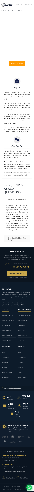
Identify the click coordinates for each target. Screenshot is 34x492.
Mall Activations (22, 320)
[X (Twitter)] (8, 304)
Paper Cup (21, 340)
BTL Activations (6, 325)
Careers (20, 362)
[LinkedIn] (3, 304)
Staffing (20, 367)
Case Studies (5, 357)
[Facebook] (13, 304)
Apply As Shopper (7, 372)
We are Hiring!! (17, 10)
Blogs (3, 352)
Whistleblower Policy (20, 489)
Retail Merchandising (8, 320)
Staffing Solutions (7, 335)
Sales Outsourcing (7, 315)
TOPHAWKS (17, 252)
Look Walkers (22, 325)
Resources (28, 4)
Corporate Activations (24, 315)
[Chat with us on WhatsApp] (29, 487)
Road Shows (21, 330)
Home (3, 4)
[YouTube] (22, 304)
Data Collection (6, 340)
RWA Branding (22, 335)
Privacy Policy (22, 377)
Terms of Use (5, 486)
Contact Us (21, 372)
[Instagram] (17, 304)
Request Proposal (15, 273)
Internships (5, 377)
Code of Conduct (6, 489)
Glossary (4, 367)
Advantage (5, 362)
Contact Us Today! (17, 63)
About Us (20, 352)
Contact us (5, 10)
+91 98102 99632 (20, 266)
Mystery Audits (6, 330)
